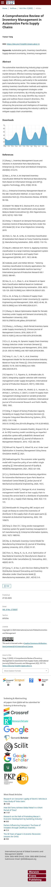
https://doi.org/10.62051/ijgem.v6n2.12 (23, 44)
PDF (7, 586)
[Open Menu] (2, 2)
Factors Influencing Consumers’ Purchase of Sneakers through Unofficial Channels (22, 826)
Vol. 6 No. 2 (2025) (26, 8)
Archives (13, 8)
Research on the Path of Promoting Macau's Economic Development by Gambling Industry (23, 817)
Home (4, 8)
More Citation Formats (12, 671)
